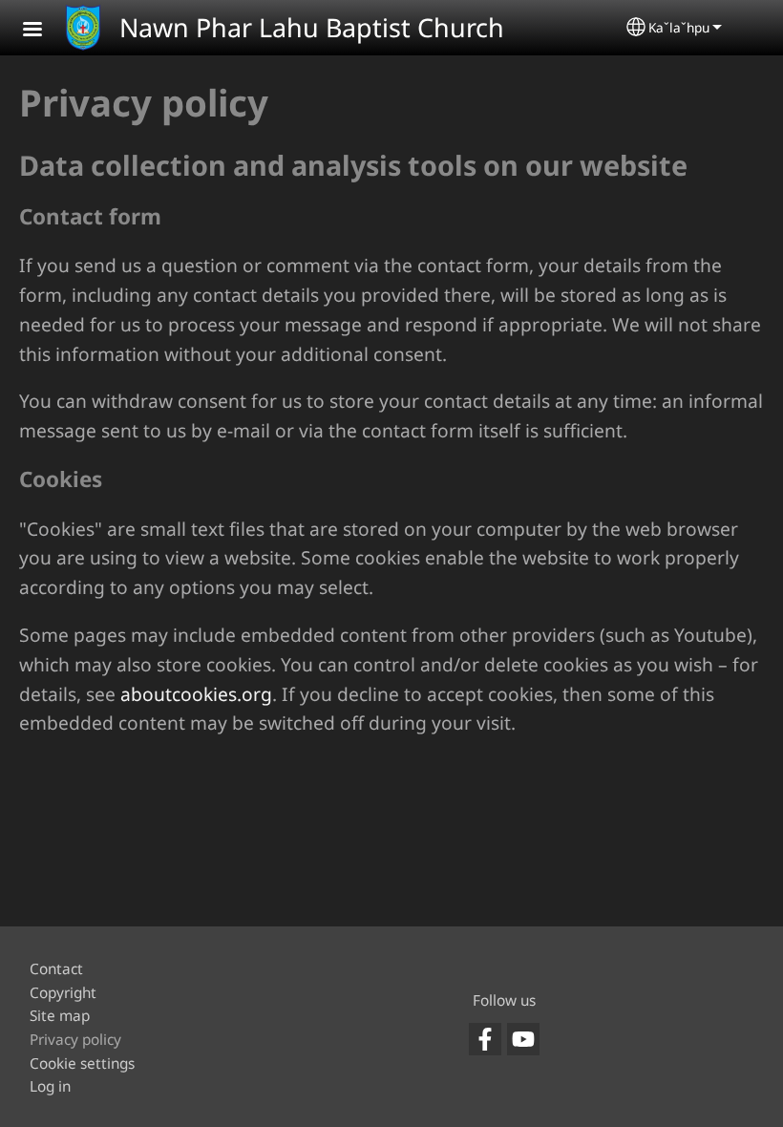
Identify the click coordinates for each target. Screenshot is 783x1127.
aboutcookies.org (196, 694)
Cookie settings (82, 1063)
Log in (50, 1086)
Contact (56, 969)
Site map (60, 1016)
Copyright (63, 993)
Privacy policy (75, 1040)
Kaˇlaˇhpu (678, 27)
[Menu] (44, 31)
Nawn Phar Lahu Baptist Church (311, 27)
